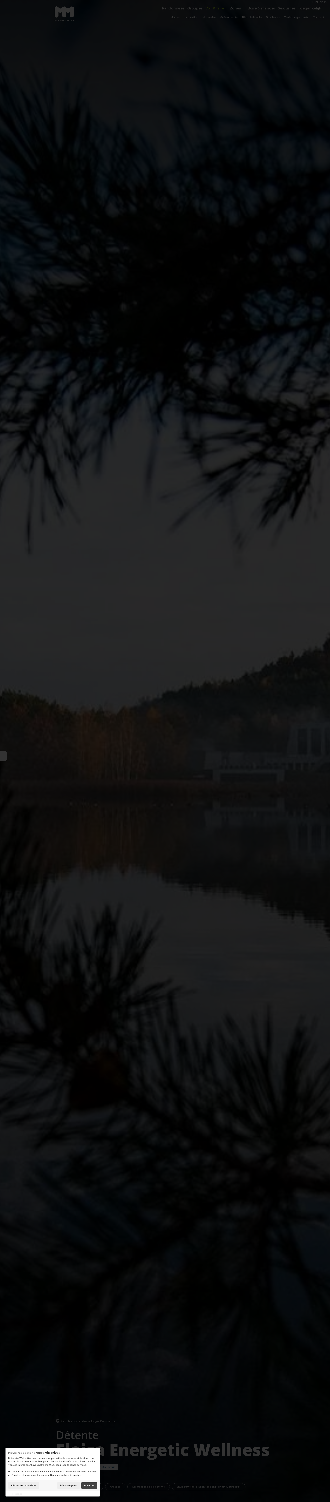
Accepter (89, 1485)
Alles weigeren (68, 1485)
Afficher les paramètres (23, 1485)
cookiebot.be (17, 1494)
